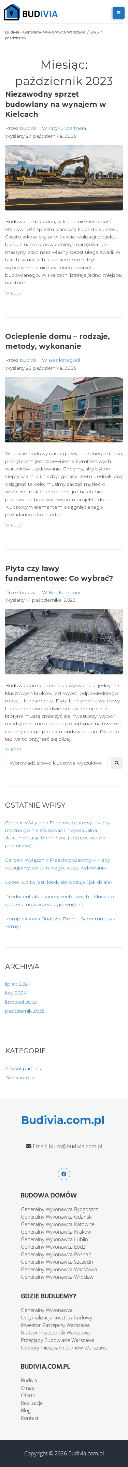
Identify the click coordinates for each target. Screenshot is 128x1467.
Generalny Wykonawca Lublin (54, 1239)
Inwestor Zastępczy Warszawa (55, 1324)
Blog (26, 1410)
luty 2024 (16, 993)
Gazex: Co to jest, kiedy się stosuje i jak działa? (59, 882)
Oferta (28, 1395)
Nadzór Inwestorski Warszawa (55, 1332)
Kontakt (30, 1417)
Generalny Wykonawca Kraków (56, 1231)
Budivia (29, 1380)
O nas (27, 1387)
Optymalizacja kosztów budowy (56, 1317)
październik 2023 (25, 1011)
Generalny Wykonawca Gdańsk (56, 1216)
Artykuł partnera (67, 128)
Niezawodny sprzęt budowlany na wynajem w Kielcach (55, 104)
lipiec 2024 (18, 984)
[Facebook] (64, 1174)
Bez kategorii (64, 360)
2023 (94, 32)
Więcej (13, 293)
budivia (28, 128)
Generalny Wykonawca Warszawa (59, 1269)
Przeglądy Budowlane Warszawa (58, 1339)
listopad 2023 (21, 1002)
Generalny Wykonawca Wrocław (57, 1276)
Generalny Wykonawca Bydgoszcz (59, 1209)
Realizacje (32, 1402)
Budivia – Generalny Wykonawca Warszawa (45, 32)
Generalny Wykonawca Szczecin (57, 1261)
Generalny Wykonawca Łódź (53, 1246)
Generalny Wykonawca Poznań (56, 1254)
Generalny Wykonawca (47, 1309)
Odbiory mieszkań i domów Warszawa (64, 1347)
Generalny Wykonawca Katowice (58, 1224)
